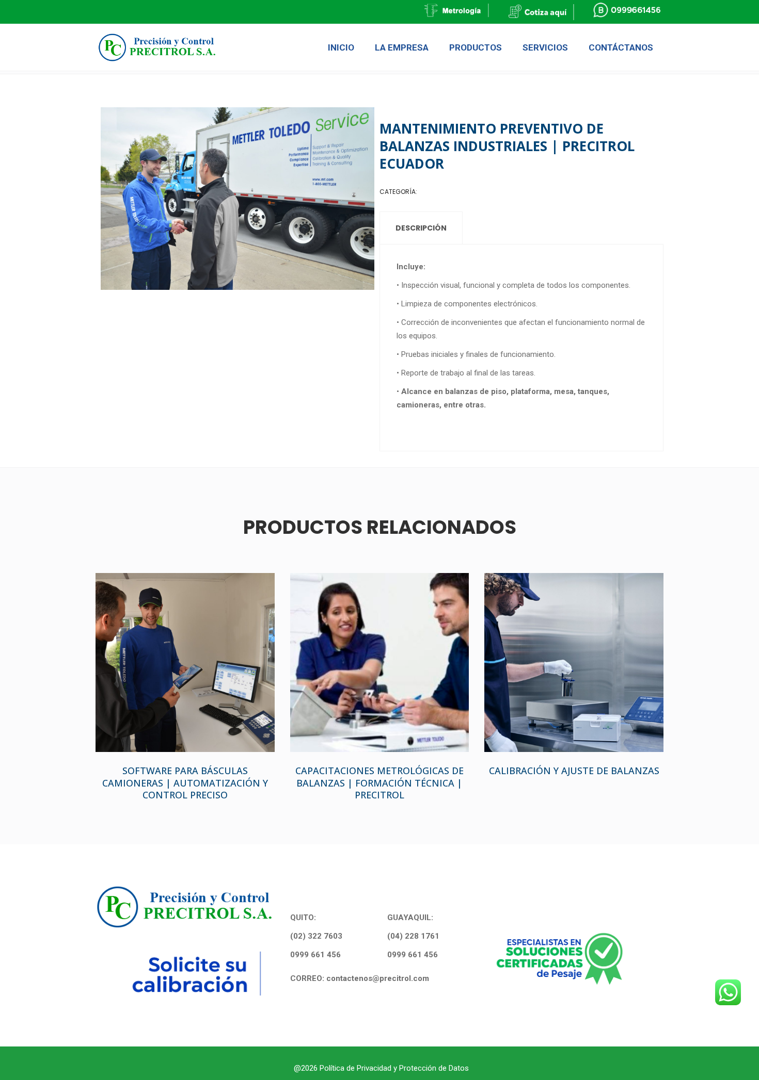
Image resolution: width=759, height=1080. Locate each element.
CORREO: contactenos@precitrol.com (359, 978)
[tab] (421, 227)
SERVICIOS (435, 191)
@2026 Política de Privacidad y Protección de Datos (381, 1068)
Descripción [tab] (421, 228)
